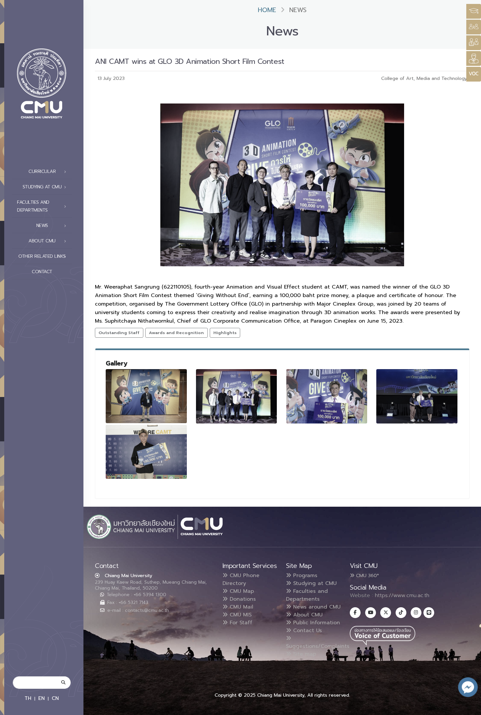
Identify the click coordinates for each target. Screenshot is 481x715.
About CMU (307, 615)
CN (55, 698)
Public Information (315, 623)
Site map (303, 654)
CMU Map (241, 591)
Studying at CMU (314, 583)
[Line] (428, 612)
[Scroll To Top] (469, 707)
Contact (42, 271)
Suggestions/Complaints (317, 646)
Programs (304, 575)
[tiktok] (401, 612)
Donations (242, 599)
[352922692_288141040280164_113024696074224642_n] (326, 396)
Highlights (225, 332)
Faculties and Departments (307, 595)
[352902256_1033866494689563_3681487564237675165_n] (236, 396)
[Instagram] (416, 612)
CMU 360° (366, 575)
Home (267, 10)
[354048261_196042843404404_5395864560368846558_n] (416, 396)
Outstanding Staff (118, 332)
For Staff (240, 623)
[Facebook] (355, 612)
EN (41, 698)
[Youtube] (370, 612)
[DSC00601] (146, 452)
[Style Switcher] (473, 27)
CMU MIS (240, 615)
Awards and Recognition (176, 332)
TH (28, 698)
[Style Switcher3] (473, 11)
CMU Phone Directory (241, 579)
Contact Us (306, 630)
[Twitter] (385, 612)
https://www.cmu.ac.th (402, 595)
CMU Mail (240, 607)
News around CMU (316, 607)
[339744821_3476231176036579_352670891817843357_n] (146, 396)
